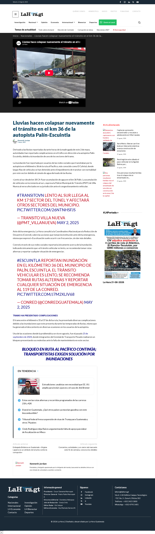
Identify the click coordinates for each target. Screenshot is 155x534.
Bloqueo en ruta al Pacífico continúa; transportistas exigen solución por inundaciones (59, 354)
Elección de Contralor (66, 30)
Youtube (88, 504)
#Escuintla (28, 260)
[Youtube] (137, 2)
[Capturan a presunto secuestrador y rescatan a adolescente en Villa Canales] (109, 141)
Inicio (15, 35)
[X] (81, 501)
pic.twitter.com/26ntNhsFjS (46, 209)
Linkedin (88, 498)
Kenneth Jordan (24, 140)
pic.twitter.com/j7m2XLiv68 (45, 294)
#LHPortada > (110, 212)
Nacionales (26, 35)
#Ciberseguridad (119, 30)
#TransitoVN (30, 195)
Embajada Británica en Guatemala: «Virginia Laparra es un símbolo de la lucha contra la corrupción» (30, 450)
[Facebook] (120, 2)
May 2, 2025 (68, 222)
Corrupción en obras (85, 30)
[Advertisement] (122, 192)
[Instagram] (124, 2)
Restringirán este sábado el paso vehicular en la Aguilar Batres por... (128, 161)
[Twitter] (133, 2)
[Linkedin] (129, 2)
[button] (139, 22)
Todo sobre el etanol (46, 30)
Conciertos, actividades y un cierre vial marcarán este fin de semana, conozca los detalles (78, 448)
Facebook (89, 492)
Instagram (89, 495)
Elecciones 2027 (103, 30)
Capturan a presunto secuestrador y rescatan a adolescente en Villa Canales (128, 132)
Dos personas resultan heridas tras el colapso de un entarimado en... (129, 175)
